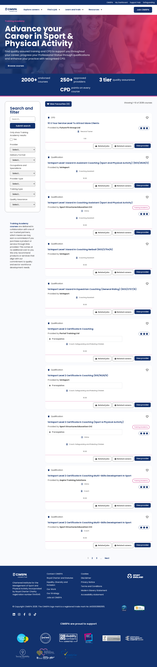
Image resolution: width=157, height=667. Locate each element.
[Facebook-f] (24, 614)
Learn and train (73, 9)
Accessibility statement (92, 594)
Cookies (85, 573)
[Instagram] (19, 614)
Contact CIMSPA (55, 573)
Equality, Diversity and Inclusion (57, 583)
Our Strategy (53, 593)
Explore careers (31, 9)
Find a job (52, 9)
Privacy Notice (88, 582)
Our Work (51, 589)
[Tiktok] (35, 614)
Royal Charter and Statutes (60, 578)
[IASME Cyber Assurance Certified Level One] (139, 608)
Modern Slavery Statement (94, 590)
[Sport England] (135, 576)
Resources (94, 9)
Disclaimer (86, 578)
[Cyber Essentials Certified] (124, 608)
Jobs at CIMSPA (54, 597)
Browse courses (16, 65)
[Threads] (29, 614)
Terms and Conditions (91, 586)
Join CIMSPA (143, 9)
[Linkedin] (14, 614)
